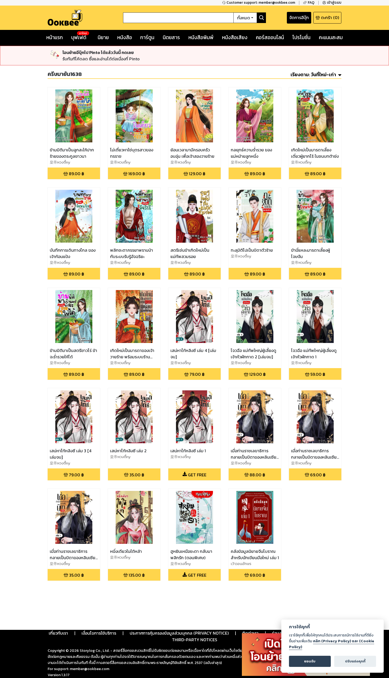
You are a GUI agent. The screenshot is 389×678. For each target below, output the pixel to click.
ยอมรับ (309, 661)
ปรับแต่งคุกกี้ (355, 661)
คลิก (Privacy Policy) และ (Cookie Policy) (331, 644)
